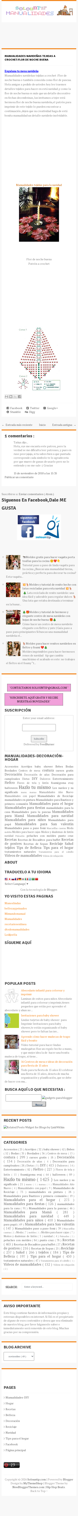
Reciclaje (57, 843)
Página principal (16, 1450)
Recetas (11, 839)
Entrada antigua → (64, 425)
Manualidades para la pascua (32, 812)
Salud (69, 843)
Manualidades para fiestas (25, 807)
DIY (36, 778)
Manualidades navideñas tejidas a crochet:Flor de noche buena (30, 57)
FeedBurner (47, 744)
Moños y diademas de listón (57, 832)
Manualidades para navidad (50, 816)
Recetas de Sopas (37, 844)
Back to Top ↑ (39, 1491)
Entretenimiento (63, 779)
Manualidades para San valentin (44, 824)
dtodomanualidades (17, 929)
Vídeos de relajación (53, 855)
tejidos (10, 847)
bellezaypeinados (16, 908)
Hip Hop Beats (55, 1487)
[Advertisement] (34, 37)
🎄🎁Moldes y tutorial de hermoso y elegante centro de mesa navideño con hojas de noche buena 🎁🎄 (46, 616)
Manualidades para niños (26, 820)
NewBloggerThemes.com (28, 1487)
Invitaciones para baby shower (40, 1015)
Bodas (69, 766)
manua (34, 792)
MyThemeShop (33, 1483)
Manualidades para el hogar (51, 803)
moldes (8, 832)
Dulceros (46, 779)
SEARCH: (12, 1287)
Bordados (12, 770)
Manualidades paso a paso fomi (26, 828)
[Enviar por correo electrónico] (6, 397)
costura (49, 770)
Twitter (34, 408)
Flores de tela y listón (34, 783)
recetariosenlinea (15, 924)
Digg (31, 412)
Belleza (10, 1415)
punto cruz (65, 836)
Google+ (52, 408)
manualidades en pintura (20, 800)
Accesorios (13, 766)
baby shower (45, 766)
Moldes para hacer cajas (26, 832)
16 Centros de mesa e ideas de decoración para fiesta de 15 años (46, 1063)
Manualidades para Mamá (30, 1212)
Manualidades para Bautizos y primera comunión (36, 1196)
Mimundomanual (15, 913)
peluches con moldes (42, 836)
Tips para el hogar (58, 847)
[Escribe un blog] (11, 397)
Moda (70, 828)
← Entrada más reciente (17, 425)
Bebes (60, 766)
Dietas (27, 779)
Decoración (14, 774)
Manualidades (13, 919)
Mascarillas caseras (57, 828)
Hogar (10, 1403)
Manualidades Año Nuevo (56, 792)
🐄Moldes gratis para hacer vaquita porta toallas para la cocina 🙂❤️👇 (48, 559)
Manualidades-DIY (17, 1397)
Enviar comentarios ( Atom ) (36, 494)
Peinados (20, 835)
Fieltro (11, 782)
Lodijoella (11, 934)
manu (25, 792)
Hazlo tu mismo (35, 787)
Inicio (42, 425)
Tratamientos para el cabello (56, 851)
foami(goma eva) (62, 783)
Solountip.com (36, 1479)
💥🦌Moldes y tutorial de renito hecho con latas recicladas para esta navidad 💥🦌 (49, 586)
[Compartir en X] (15, 397)
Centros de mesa (30, 770)
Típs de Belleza (29, 847)
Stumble (15, 412)
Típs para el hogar (17, 1438)
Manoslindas (13, 903)
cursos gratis (64, 770)
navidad (10, 836)
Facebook (15, 408)
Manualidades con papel (21, 796)
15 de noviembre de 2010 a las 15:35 (35, 473)
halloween (12, 788)
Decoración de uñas (37, 774)
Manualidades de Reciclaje (55, 796)
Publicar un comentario (19, 477)
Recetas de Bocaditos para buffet (40, 840)
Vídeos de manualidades (24, 855)
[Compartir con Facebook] (20, 397)
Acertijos (28, 766)
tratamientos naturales (22, 852)
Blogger (52, 889)
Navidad (11, 1432)
